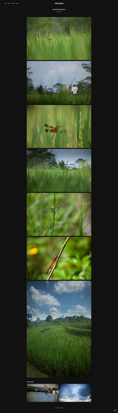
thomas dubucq (59, 3)
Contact (17, 3)
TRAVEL (6, 3)
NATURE (9, 3)
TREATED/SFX (13, 3)
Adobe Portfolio (60, 407)
